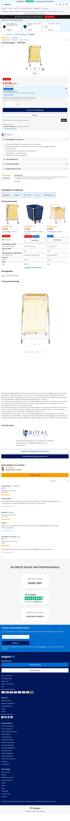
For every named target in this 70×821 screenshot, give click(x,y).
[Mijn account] (63, 4)
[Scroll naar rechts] (67, 17)
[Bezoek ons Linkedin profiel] (9, 718)
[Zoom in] (30, 352)
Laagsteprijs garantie (11, 128)
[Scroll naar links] (2, 17)
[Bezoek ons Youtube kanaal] (2, 718)
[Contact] (59, 4)
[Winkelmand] (66, 4)
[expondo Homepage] (3, 34)
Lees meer (17, 181)
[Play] (26, 352)
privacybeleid (41, 647)
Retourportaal (35, 670)
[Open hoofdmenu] (2, 4)
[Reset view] (37, 352)
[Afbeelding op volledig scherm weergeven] (67, 65)
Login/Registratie (8, 95)
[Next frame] (44, 352)
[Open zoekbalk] (56, 4)
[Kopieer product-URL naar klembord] (67, 40)
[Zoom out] (33, 352)
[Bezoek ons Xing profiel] (12, 718)
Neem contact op (35, 665)
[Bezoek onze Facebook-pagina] (5, 718)
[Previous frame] (40, 352)
